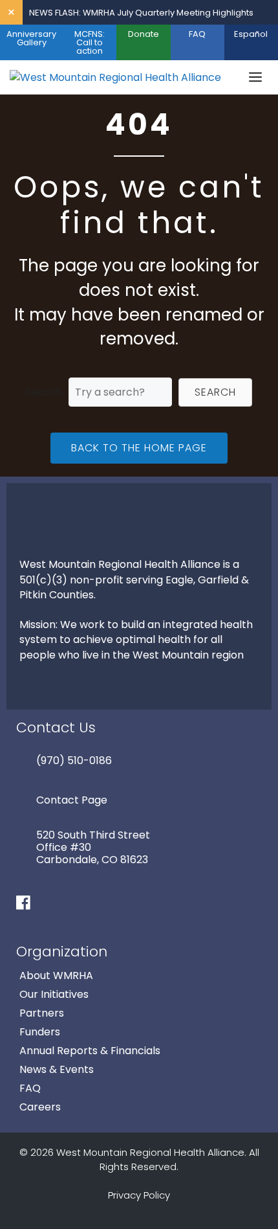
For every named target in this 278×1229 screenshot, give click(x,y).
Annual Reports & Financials (89, 1050)
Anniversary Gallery (31, 38)
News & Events (56, 1069)
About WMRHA (56, 975)
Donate (143, 34)
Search (44, 392)
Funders (39, 1031)
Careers (40, 1106)
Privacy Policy (139, 1195)
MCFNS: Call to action (89, 42)
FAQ (197, 34)
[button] (215, 392)
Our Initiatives (54, 994)
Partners (41, 1013)
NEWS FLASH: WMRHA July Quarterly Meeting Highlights (141, 12)
